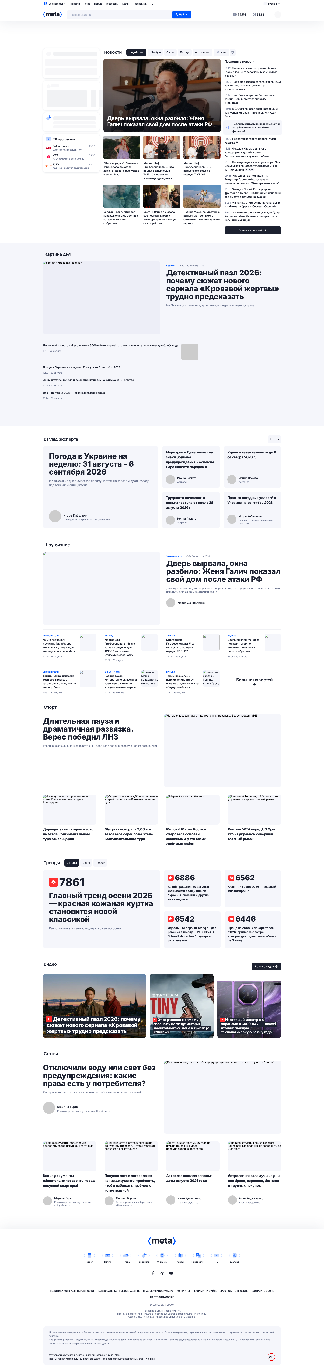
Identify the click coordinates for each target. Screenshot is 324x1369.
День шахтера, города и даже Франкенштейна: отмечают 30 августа (88, 379)
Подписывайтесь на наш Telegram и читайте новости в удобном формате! (256, 127)
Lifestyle (155, 52)
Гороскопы (112, 3)
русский (272, 3)
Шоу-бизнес (136, 52)
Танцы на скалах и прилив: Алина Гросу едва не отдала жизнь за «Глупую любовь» (182, 681)
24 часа (72, 862)
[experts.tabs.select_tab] (271, 439)
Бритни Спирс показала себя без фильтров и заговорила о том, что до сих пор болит (160, 217)
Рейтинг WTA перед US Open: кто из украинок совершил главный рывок (252, 834)
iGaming (234, 1261)
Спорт (170, 52)
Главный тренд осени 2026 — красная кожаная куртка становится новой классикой (101, 907)
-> (254, 682)
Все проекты (56, 3)
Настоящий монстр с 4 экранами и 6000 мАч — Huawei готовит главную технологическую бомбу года (110, 345)
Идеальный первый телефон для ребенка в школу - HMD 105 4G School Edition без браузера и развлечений (192, 934)
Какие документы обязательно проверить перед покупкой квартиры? (69, 1181)
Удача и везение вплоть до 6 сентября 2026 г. (251, 454)
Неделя (100, 862)
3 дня (86, 862)
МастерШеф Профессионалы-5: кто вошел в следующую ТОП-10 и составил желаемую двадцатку (158, 170)
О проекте (241, 1290)
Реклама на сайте (205, 1290)
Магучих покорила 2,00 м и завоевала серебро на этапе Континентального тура (129, 834)
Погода (98, 3)
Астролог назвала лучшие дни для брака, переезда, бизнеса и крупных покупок (254, 1181)
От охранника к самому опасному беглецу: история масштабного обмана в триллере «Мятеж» (182, 1006)
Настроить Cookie (262, 1290)
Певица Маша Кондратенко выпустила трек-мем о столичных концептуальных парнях (202, 217)
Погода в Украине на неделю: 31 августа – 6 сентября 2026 (81, 367)
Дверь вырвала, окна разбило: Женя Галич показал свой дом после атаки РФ (223, 571)
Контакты (183, 1290)
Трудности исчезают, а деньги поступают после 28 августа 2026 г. (190, 503)
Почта (87, 3)
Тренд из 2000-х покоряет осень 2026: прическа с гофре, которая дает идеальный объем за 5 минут (252, 934)
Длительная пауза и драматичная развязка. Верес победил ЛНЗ (88, 729)
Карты (125, 3)
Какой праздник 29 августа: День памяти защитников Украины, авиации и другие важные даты (188, 893)
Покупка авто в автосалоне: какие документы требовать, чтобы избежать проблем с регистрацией (130, 1183)
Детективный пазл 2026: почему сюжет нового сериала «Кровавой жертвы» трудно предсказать (222, 284)
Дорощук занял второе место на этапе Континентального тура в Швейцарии (68, 834)
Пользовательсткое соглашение (118, 1290)
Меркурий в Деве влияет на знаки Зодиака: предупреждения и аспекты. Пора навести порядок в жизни (190, 459)
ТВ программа (64, 139)
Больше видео (264, 966)
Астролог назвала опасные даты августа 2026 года (189, 1178)
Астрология (202, 52)
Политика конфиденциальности (72, 1290)
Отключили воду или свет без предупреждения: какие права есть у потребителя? (99, 1075)
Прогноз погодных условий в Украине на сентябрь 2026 (251, 500)
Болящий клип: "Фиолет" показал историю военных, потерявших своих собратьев (121, 217)
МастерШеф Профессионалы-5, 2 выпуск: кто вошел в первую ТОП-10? (197, 168)
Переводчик (140, 3)
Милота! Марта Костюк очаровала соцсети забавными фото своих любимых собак (186, 836)
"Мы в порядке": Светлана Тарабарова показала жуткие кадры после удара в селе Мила (121, 168)
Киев (224, 52)
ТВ (151, 3)
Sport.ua (226, 1290)
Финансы (162, 1261)
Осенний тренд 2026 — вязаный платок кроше (74, 392)
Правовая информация (158, 1290)
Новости (75, 3)
